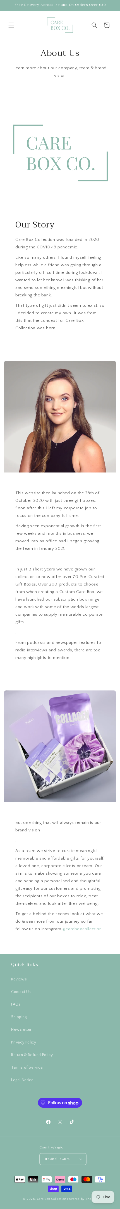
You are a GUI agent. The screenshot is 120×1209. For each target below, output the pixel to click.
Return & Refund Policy (32, 1055)
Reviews (19, 979)
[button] (11, 25)
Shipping (19, 1017)
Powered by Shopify (82, 1199)
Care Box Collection (51, 1199)
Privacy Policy (23, 1042)
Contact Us (21, 992)
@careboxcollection (82, 929)
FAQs (16, 1004)
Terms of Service (27, 1067)
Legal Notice (22, 1080)
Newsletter (21, 1029)
